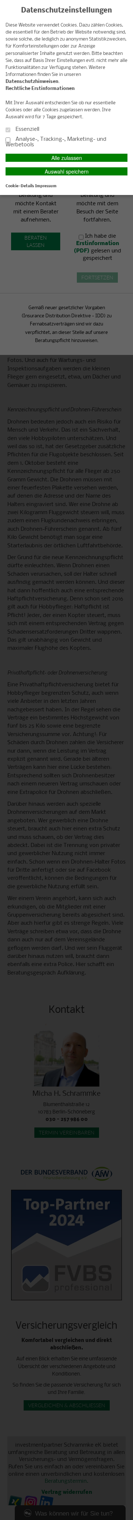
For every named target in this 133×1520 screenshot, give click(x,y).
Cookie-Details (20, 186)
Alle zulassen (66, 157)
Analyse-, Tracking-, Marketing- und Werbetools (56, 142)
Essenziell (26, 129)
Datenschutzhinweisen (32, 81)
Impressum (46, 186)
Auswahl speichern (67, 171)
